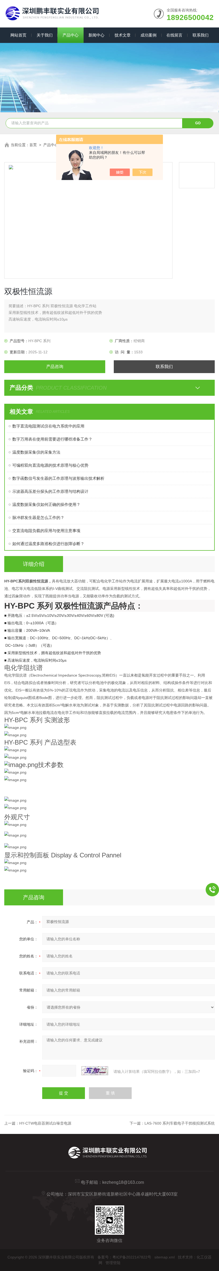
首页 (33, 145)
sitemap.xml (164, 1257)
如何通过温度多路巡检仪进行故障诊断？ (48, 543)
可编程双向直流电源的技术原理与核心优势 (50, 465)
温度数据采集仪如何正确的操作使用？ (46, 504)
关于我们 (45, 35)
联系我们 (201, 35)
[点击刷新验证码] (94, 1070)
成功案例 (148, 35)
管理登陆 (112, 1263)
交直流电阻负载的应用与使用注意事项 (46, 530)
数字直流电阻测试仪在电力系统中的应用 (48, 426)
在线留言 (174, 35)
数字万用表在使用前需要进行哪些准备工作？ (52, 439)
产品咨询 (54, 366)
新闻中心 (96, 35)
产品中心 (70, 35)
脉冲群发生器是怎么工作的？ (38, 517)
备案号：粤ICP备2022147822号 (124, 1257)
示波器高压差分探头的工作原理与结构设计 (50, 491)
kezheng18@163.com (123, 1182)
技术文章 (123, 35)
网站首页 (18, 35)
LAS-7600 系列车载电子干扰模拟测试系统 (179, 1123)
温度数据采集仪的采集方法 (36, 452)
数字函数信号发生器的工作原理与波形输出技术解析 (58, 478)
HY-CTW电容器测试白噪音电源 (45, 1123)
